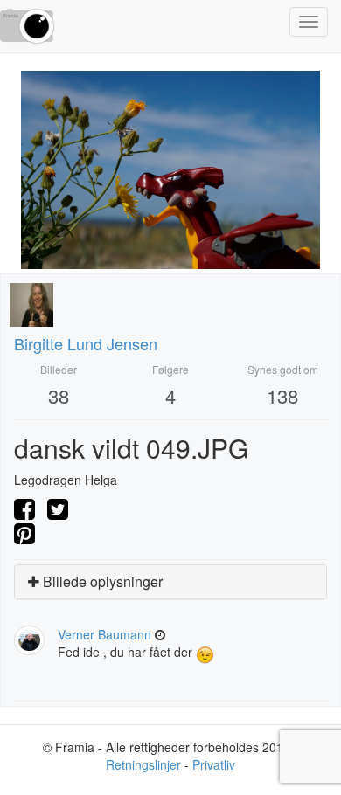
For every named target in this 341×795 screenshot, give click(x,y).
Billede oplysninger (101, 581)
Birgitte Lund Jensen (85, 343)
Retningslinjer (143, 764)
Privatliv (213, 764)
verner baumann (104, 634)
